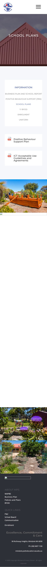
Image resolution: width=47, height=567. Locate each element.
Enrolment (24, 114)
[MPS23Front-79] (23, 214)
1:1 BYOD (23, 109)
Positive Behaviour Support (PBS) (24, 99)
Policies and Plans (13, 500)
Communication (12, 520)
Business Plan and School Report (23, 94)
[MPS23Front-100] (23, 473)
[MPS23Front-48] (23, 212)
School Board (10, 517)
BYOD (7, 503)
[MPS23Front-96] (23, 439)
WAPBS (8, 494)
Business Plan (11, 497)
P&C (6, 514)
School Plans (23, 104)
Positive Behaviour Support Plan (25, 140)
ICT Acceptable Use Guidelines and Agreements (25, 158)
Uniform (23, 120)
